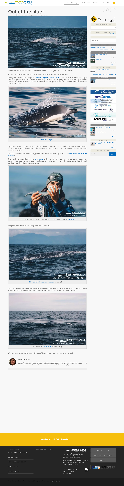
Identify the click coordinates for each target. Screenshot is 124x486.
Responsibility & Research (17, 462)
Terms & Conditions (47, 481)
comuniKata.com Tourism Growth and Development (28, 481)
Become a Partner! (14, 471)
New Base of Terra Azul (100, 132)
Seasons (101, 49)
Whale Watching (71, 3)
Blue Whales (28, 15)
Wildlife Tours (85, 3)
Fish (104, 74)
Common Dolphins (36, 15)
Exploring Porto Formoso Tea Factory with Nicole (104, 142)
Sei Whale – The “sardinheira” (102, 69)
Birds (100, 74)
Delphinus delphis (54, 78)
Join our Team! (13, 467)
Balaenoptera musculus (45, 282)
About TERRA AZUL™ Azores (17, 452)
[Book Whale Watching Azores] (114, 3)
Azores (95, 3)
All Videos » (113, 33)
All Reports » (113, 49)
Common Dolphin (47, 140)
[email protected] (73, 464)
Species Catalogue (103, 67)
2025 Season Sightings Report (98, 47)
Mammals (95, 74)
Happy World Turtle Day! (101, 54)
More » (114, 137)
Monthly (106, 49)
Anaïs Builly (13, 15)
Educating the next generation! (102, 127)
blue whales (39, 159)
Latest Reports (103, 45)
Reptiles (108, 74)
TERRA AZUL (105, 3)
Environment (103, 78)
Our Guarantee (13, 457)
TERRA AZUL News (103, 125)
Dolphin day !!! (98, 59)
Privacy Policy (56, 481)
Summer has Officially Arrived (102, 80)
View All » (113, 64)
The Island (103, 140)
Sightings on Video (103, 32)
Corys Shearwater (46, 15)
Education (103, 52)
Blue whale (73, 154)
